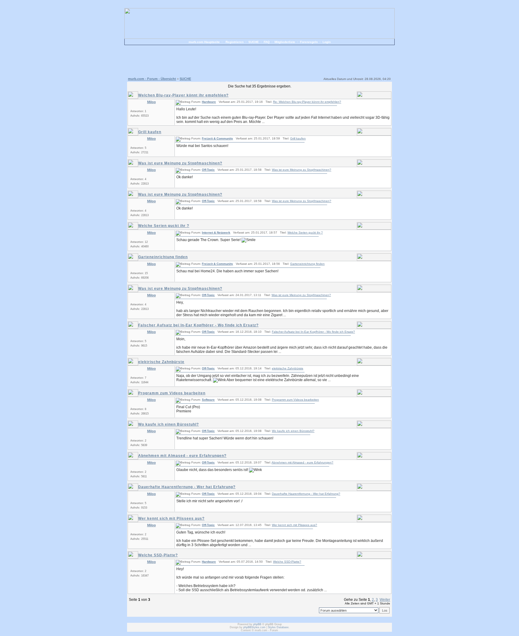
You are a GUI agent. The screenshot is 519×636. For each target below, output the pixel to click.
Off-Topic (208, 169)
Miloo (151, 102)
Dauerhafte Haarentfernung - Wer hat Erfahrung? (186, 487)
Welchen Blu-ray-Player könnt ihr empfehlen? (183, 95)
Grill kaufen (149, 132)
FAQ (267, 42)
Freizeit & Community (217, 138)
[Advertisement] (259, 60)
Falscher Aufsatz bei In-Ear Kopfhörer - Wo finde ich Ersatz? (198, 325)
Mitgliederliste (285, 42)
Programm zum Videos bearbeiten (171, 393)
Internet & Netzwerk (216, 232)
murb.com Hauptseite (204, 42)
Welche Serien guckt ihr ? (163, 226)
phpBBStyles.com (254, 627)
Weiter (385, 600)
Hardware (209, 101)
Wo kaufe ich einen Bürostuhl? (168, 424)
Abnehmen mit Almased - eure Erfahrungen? (182, 456)
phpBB (257, 624)
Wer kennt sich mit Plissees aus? (171, 518)
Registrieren (235, 42)
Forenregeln (309, 42)
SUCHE (253, 42)
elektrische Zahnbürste (161, 362)
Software (208, 399)
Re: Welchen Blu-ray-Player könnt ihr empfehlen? (307, 101)
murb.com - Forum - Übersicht (152, 79)
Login (327, 42)
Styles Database (278, 627)
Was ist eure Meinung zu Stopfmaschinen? (180, 163)
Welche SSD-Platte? (158, 555)
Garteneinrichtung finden (163, 257)
